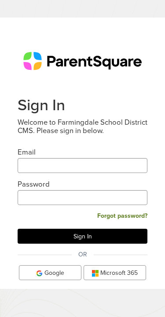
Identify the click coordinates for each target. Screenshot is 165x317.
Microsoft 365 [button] (118, 272)
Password (34, 184)
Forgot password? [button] (122, 215)
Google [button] (53, 272)
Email (27, 152)
